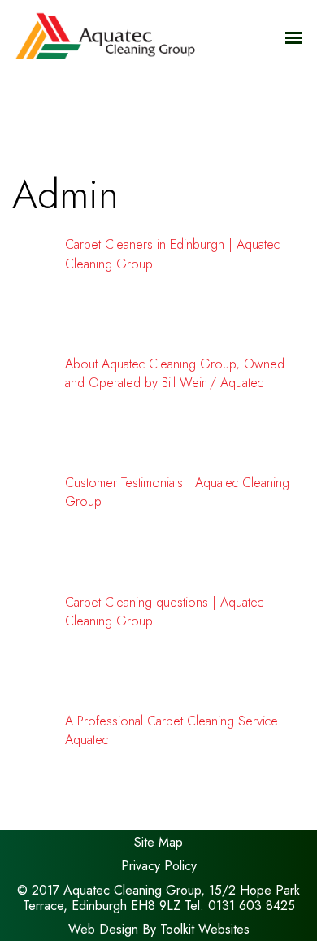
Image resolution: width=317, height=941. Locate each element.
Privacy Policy (159, 865)
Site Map (158, 842)
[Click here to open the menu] (293, 38)
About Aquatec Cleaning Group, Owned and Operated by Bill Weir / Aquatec (174, 373)
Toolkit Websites (205, 929)
